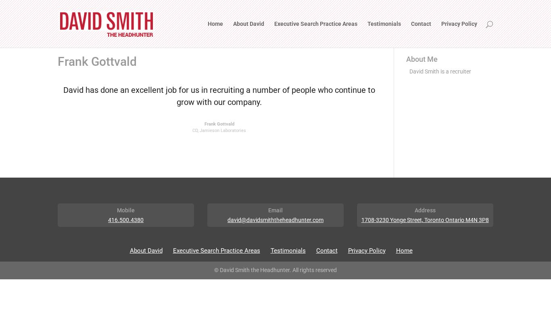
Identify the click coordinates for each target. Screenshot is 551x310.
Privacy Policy (459, 24)
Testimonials (384, 24)
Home (215, 24)
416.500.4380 (126, 220)
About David (248, 24)
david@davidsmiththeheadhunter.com (275, 220)
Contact (421, 24)
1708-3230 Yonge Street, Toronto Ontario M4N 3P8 (425, 220)
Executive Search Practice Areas (315, 24)
